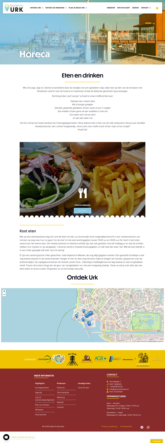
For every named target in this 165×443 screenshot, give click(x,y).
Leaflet (138, 341)
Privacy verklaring (109, 426)
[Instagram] (148, 427)
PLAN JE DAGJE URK (77, 8)
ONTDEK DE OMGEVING (54, 8)
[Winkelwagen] (157, 7)
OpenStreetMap (152, 341)
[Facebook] (142, 427)
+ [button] (4, 291)
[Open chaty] (6, 437)
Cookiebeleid (126, 426)
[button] (146, 8)
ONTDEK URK (35, 8)
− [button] (4, 294)
